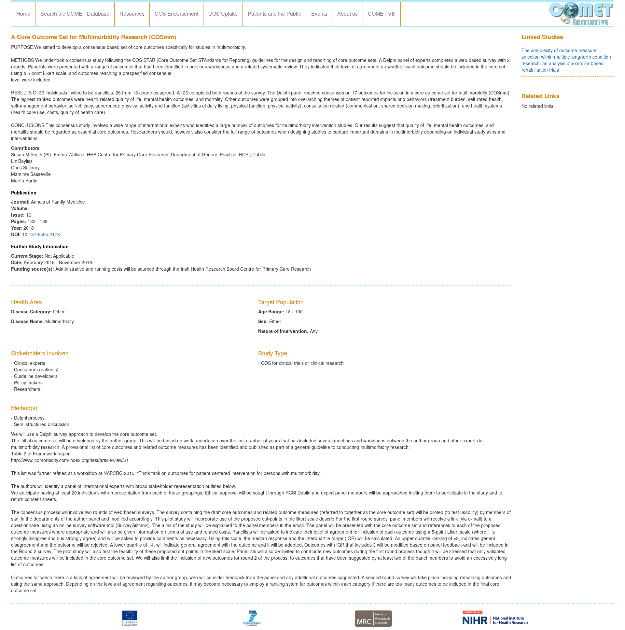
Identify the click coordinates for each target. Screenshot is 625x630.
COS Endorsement (176, 13)
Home (23, 13)
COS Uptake (223, 13)
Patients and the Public (274, 13)
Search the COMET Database (74, 13)
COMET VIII (382, 13)
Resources (132, 13)
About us (347, 13)
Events (319, 13)
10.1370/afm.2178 (41, 234)
